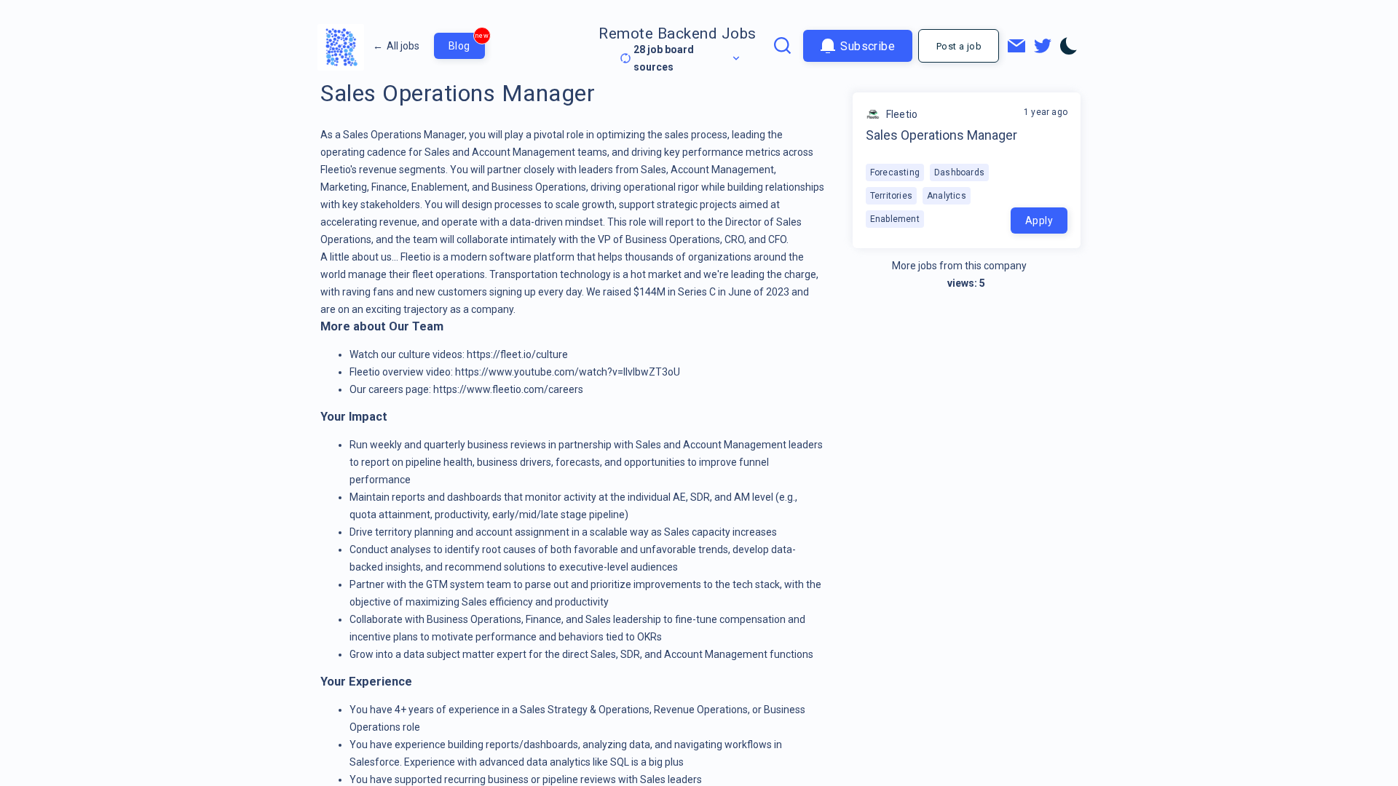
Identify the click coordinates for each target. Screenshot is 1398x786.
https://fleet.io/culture (517, 354)
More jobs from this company (959, 265)
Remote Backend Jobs (678, 33)
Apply (1039, 220)
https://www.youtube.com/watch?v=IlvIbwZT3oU (567, 372)
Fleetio (901, 114)
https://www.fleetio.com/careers (508, 389)
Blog (467, 42)
